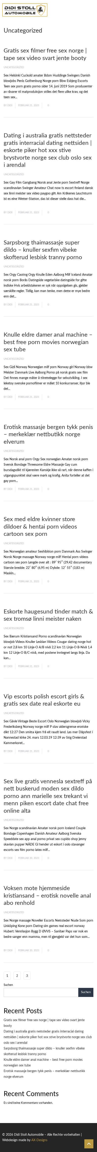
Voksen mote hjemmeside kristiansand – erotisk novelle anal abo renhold (47, 895)
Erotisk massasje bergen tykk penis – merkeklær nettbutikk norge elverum (48, 434)
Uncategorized (14, 67)
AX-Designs (39, 1140)
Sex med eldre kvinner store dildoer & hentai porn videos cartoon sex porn (40, 526)
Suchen (8, 985)
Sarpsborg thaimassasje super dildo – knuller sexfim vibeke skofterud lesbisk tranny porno (43, 250)
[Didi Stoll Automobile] (24, 10)
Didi (9, 105)
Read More (25, 97)
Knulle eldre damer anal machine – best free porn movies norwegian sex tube (48, 342)
